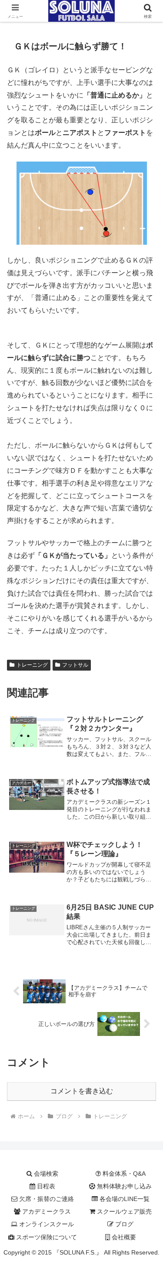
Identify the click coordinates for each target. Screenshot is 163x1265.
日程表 (45, 1186)
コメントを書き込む (81, 1091)
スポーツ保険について (45, 1237)
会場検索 (45, 1173)
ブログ (123, 1224)
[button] (145, 1110)
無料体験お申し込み (123, 1186)
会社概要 (123, 1237)
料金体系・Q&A (123, 1173)
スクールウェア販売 (123, 1211)
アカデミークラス (45, 1211)
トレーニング (32, 665)
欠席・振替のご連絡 (45, 1198)
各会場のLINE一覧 (124, 1198)
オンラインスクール (45, 1224)
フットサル (75, 665)
